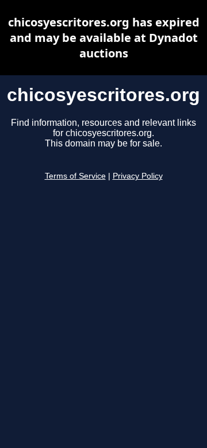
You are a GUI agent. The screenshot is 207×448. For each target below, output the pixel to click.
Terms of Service (75, 176)
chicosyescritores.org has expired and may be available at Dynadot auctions (104, 37)
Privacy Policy (138, 176)
